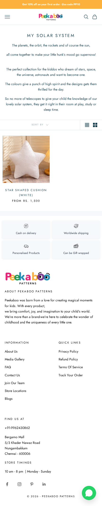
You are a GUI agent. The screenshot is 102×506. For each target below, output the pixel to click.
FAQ (8, 367)
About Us (11, 351)
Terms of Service (71, 367)
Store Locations (15, 390)
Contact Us (12, 375)
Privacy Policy (68, 351)
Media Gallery (14, 359)
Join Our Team (15, 383)
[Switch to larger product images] (87, 125)
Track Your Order (71, 375)
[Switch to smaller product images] (95, 125)
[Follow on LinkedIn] (44, 484)
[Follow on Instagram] (19, 484)
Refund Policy (68, 359)
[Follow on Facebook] (7, 484)
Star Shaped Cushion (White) (26, 192)
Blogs (9, 398)
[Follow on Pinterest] (31, 484)
